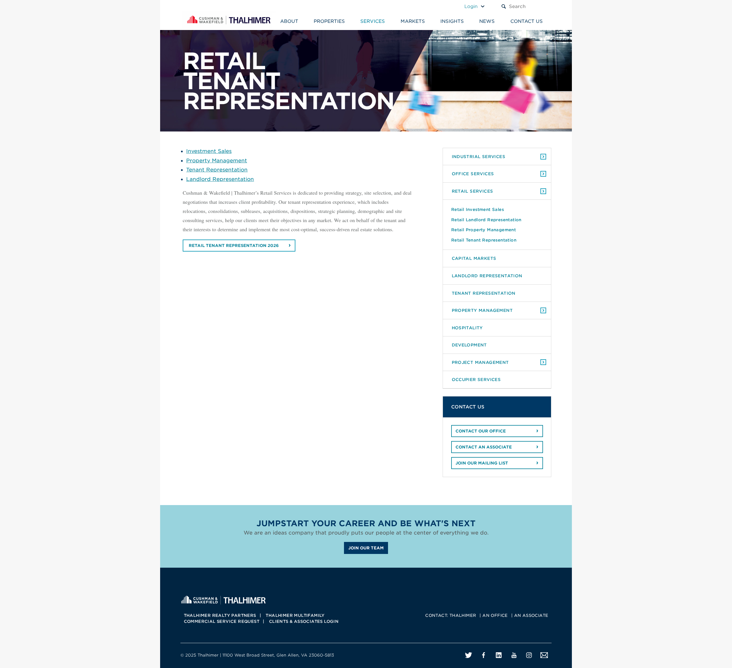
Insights (452, 21)
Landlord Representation (220, 179)
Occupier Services (476, 379)
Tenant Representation (217, 170)
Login (471, 6)
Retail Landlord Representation (486, 219)
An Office (495, 615)
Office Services (473, 173)
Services (372, 21)
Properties (329, 21)
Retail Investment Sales (477, 209)
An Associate (531, 615)
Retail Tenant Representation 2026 (234, 245)
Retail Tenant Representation (483, 240)
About (289, 21)
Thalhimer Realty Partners (220, 615)
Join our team (366, 548)
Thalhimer (462, 615)
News (487, 21)
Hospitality (467, 327)
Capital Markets (474, 258)
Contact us (526, 21)
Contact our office (480, 431)
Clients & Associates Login (304, 621)
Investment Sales (209, 151)
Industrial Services (479, 156)
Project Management (480, 362)
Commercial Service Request (221, 621)
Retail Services (472, 191)
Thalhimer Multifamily (295, 615)
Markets (413, 21)
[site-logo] (223, 600)
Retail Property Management (483, 229)
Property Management (216, 160)
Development (469, 344)
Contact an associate (483, 447)
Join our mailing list (481, 463)
